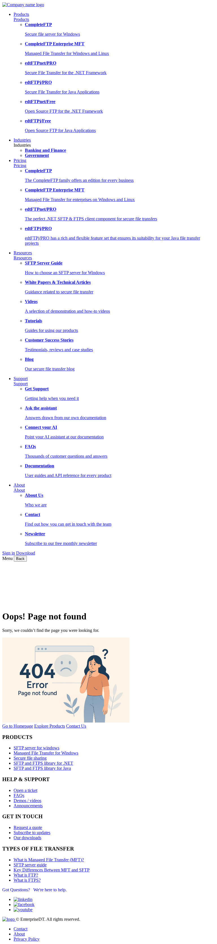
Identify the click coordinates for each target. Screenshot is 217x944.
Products (21, 19)
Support (21, 383)
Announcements (28, 805)
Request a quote (28, 827)
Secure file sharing (30, 758)
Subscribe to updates (32, 832)
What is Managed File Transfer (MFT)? (49, 859)
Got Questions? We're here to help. (34, 889)
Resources (23, 257)
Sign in (8, 553)
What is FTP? (26, 875)
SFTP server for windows (36, 747)
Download (25, 553)
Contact (20, 928)
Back (20, 559)
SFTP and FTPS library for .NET (43, 763)
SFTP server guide (30, 864)
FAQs (19, 795)
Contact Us (76, 726)
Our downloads (27, 837)
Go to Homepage (17, 726)
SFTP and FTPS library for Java (42, 768)
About (19, 490)
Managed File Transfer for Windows (46, 753)
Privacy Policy (27, 939)
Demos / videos (27, 800)
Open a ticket (25, 790)
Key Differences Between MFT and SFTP (52, 870)
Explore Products (49, 726)
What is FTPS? (27, 880)
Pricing (20, 165)
